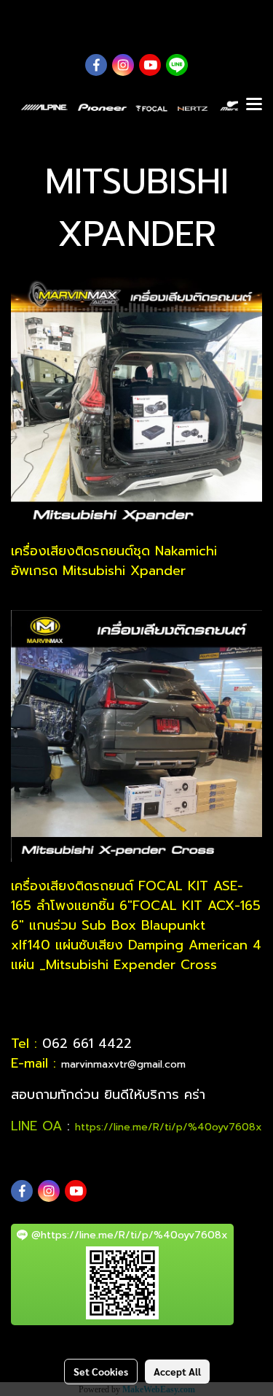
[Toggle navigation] (254, 105)
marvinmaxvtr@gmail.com (123, 1064)
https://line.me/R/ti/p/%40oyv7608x (168, 1127)
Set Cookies (101, 1371)
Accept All (177, 1371)
